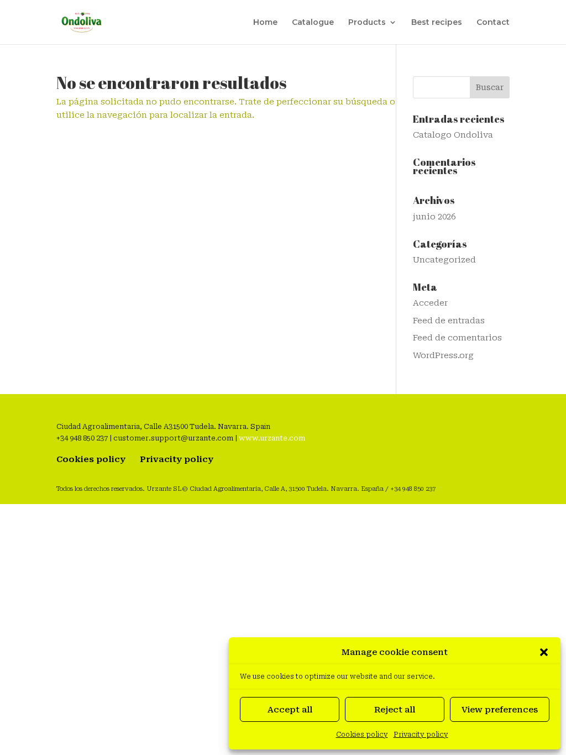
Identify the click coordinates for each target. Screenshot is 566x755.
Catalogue (313, 22)
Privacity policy (421, 734)
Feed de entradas (449, 321)
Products (367, 22)
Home (265, 22)
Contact (493, 22)
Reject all (394, 710)
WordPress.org (443, 355)
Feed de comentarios (457, 338)
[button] (543, 652)
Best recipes (436, 22)
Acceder (430, 303)
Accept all (290, 710)
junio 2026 (434, 217)
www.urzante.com (272, 438)
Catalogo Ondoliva (453, 135)
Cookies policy (362, 734)
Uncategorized (444, 260)
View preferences (500, 710)
